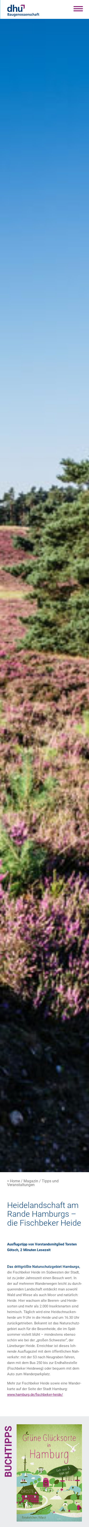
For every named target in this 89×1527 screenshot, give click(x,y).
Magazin (30, 1181)
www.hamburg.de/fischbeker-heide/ (35, 1394)
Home (15, 1181)
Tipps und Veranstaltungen (33, 1183)
